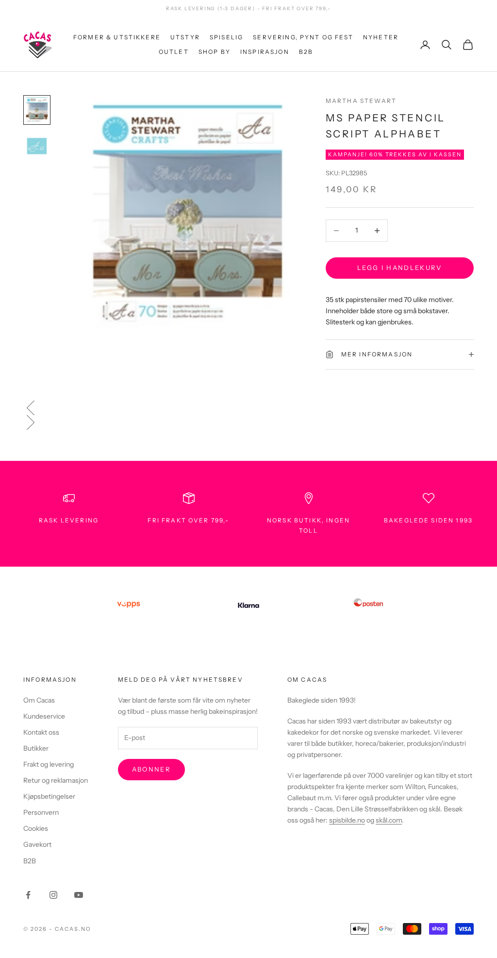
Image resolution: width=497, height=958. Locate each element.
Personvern (41, 812)
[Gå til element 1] (36, 110)
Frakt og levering (48, 764)
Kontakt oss (41, 732)
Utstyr (185, 37)
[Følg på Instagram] (53, 895)
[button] (248, 408)
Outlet (174, 51)
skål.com (389, 820)
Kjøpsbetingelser (49, 796)
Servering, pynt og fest (303, 37)
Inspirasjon (264, 51)
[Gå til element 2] (36, 146)
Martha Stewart (361, 100)
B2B (306, 51)
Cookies (35, 828)
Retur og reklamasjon (55, 780)
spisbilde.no (347, 820)
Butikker (36, 748)
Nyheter (380, 37)
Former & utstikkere (117, 37)
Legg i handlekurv (399, 267)
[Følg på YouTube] (78, 895)
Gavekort (37, 844)
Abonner (151, 769)
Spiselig (226, 37)
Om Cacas (39, 700)
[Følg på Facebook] (28, 895)
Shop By (215, 51)
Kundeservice (44, 716)
